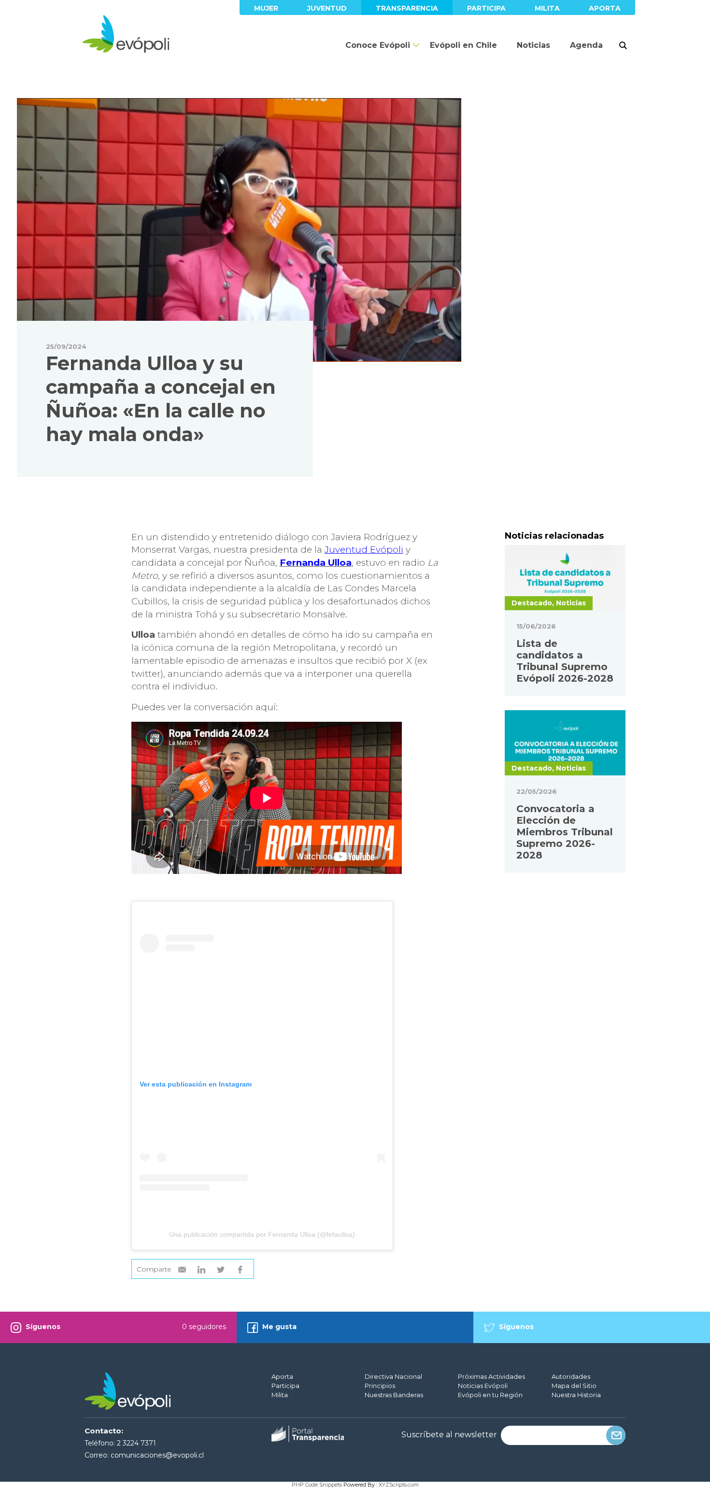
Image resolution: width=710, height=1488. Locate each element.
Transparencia (407, 8)
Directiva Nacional (393, 1376)
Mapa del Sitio (574, 1385)
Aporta (605, 8)
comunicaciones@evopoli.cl (157, 1455)
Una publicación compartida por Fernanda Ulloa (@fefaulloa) (262, 1234)
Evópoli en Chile (463, 45)
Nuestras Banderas (394, 1395)
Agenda (586, 45)
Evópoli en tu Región (490, 1395)
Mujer (266, 8)
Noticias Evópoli (483, 1385)
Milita (547, 8)
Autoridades (571, 1376)
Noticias (533, 45)
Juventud (327, 8)
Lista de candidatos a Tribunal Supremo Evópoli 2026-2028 (564, 661)
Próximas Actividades (491, 1376)
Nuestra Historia (576, 1395)
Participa (486, 8)
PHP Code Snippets (317, 1484)
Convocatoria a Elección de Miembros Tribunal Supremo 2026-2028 (564, 832)
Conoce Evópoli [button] (377, 45)
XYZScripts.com (399, 1484)
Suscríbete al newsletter (449, 1435)
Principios (380, 1385)
